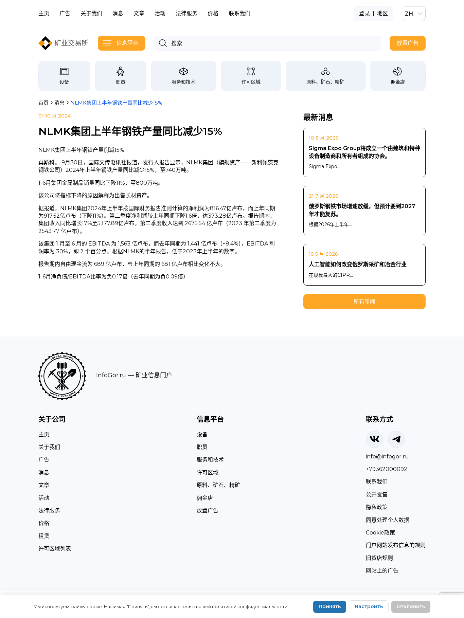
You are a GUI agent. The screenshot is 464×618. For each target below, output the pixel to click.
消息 (117, 13)
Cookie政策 (380, 532)
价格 (213, 13)
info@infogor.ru (387, 456)
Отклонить (411, 606)
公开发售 (377, 494)
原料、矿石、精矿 (325, 82)
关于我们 (91, 13)
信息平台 (127, 43)
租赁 (43, 536)
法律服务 (186, 13)
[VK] (374, 439)
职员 (120, 82)
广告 (64, 13)
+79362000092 (386, 469)
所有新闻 (364, 301)
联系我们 (239, 13)
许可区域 (251, 82)
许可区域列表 (54, 548)
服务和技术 (183, 82)
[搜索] (163, 43)
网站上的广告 (382, 570)
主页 (43, 13)
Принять (330, 606)
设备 (64, 82)
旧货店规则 (379, 558)
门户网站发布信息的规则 (396, 545)
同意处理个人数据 (387, 520)
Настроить (369, 606)
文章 (138, 13)
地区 (382, 13)
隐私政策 (377, 507)
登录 (364, 13)
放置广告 (407, 43)
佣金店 (398, 82)
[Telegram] (396, 439)
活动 (160, 13)
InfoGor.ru (111, 375)
